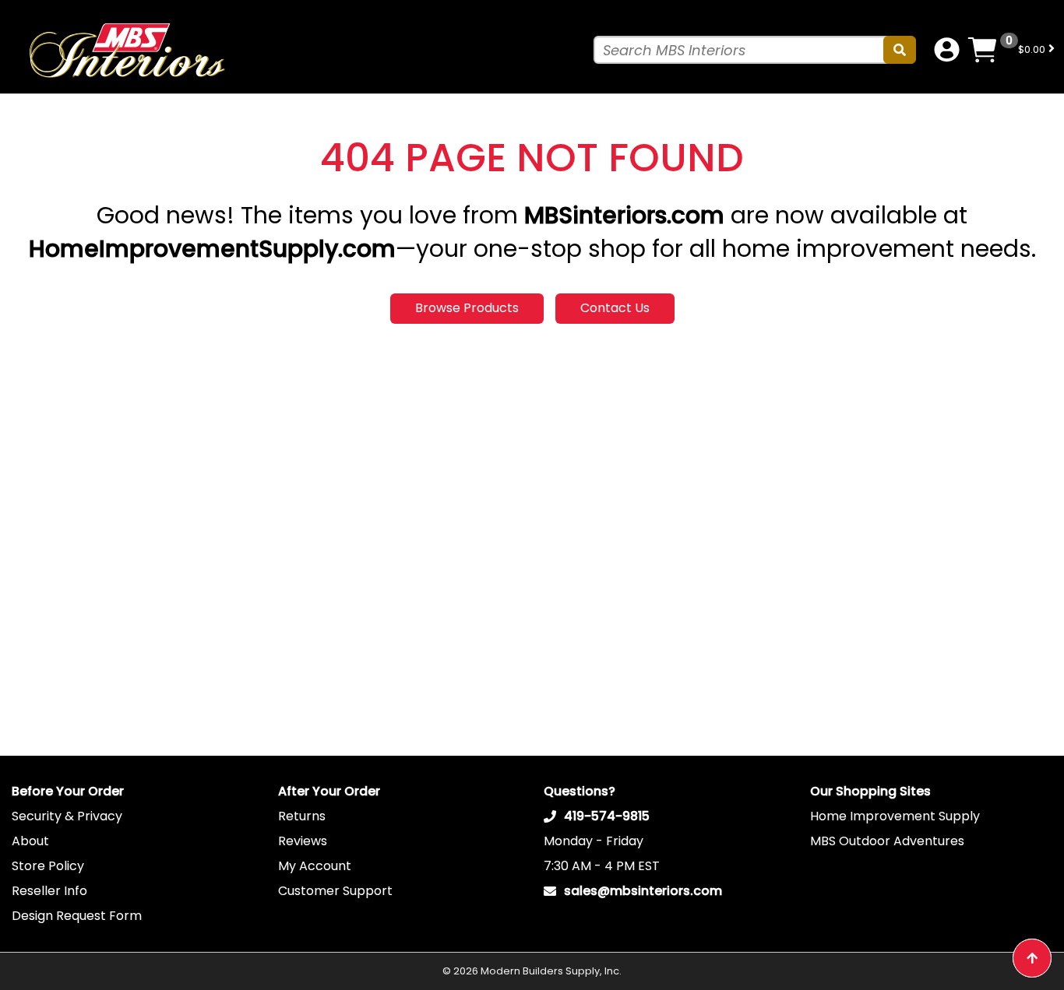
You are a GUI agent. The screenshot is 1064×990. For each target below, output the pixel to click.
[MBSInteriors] (126, 50)
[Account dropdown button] (946, 50)
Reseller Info (49, 891)
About (30, 841)
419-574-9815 (607, 816)
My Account (314, 866)
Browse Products (467, 308)
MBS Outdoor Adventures (887, 841)
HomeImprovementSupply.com (212, 248)
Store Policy (48, 866)
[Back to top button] (1032, 958)
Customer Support (335, 891)
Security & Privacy (67, 816)
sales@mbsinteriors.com (643, 891)
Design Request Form (77, 916)
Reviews (302, 841)
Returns (302, 816)
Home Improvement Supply (895, 816)
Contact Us (615, 308)
